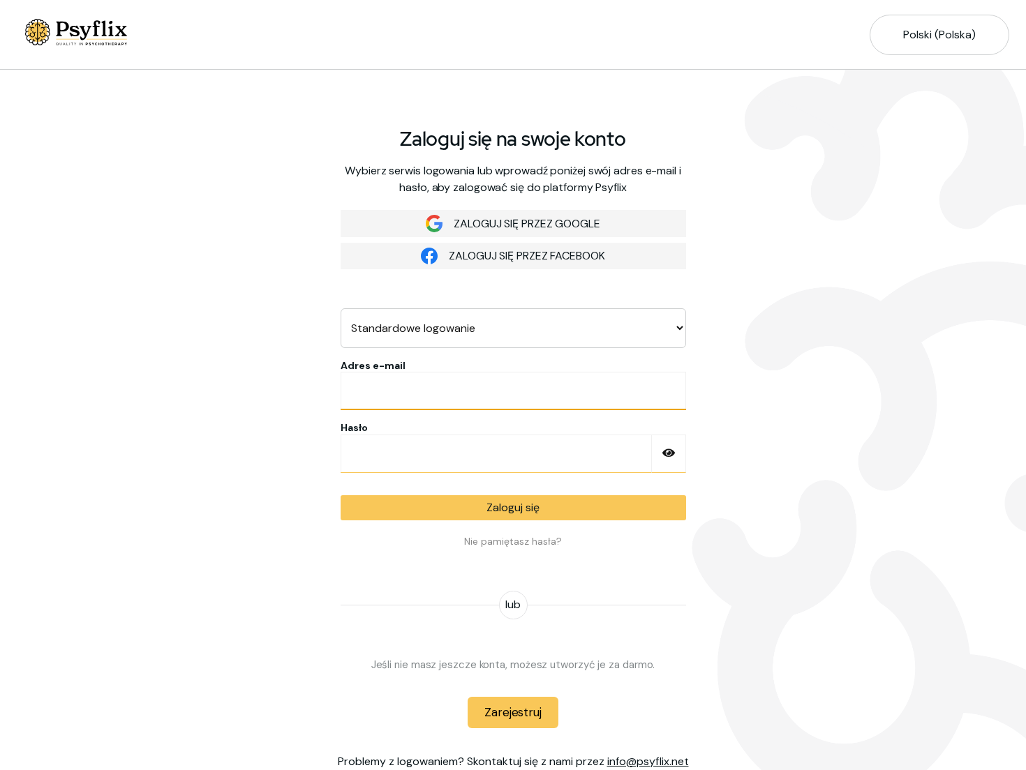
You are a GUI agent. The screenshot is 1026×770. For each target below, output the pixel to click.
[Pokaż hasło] (668, 454)
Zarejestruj (512, 712)
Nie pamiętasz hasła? (513, 541)
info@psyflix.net (648, 761)
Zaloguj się (513, 507)
